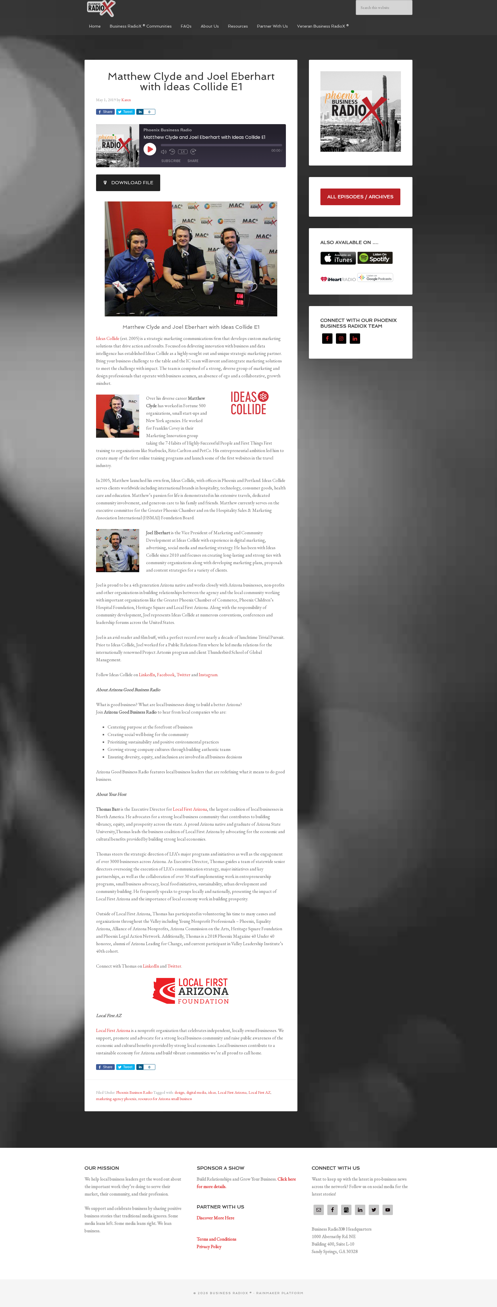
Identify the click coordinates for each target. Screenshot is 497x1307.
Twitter (183, 675)
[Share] (139, 112)
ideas (212, 1092)
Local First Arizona (190, 809)
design (179, 1092)
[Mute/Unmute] (164, 151)
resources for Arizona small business (165, 1098)
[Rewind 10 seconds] (172, 152)
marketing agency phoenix (116, 1098)
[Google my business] (346, 1210)
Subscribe (171, 160)
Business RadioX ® (128, 8)
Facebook (166, 675)
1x (183, 152)
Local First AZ (259, 1092)
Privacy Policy (209, 1246)
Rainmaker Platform (280, 1293)
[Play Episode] (150, 149)
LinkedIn (147, 675)
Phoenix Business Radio (134, 1092)
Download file (132, 182)
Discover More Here (215, 1218)
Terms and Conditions (216, 1239)
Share (193, 160)
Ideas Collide (107, 338)
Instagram (208, 675)
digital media (196, 1092)
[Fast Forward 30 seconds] (193, 152)
